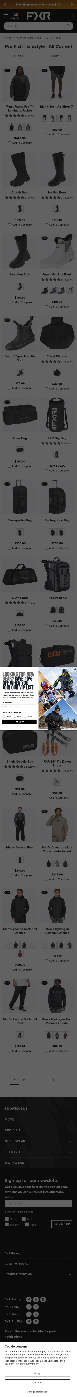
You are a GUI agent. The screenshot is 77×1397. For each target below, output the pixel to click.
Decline (38, 1382)
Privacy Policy (31, 1363)
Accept (37, 1373)
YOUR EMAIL (7, 702)
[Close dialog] (75, 669)
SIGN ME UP (19, 722)
